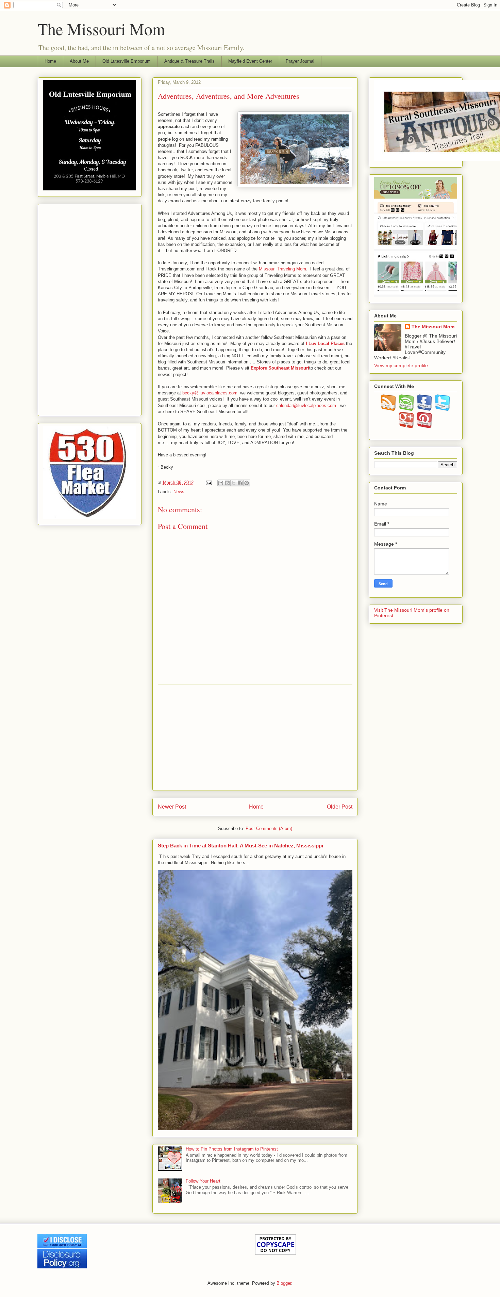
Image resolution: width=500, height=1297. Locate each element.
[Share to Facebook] (240, 483)
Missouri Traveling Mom (282, 268)
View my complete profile (401, 365)
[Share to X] (233, 483)
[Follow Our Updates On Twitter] (442, 409)
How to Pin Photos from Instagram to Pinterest (232, 1149)
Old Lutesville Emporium (126, 61)
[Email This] (220, 483)
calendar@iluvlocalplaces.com (306, 405)
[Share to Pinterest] (246, 483)
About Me (79, 61)
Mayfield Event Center (250, 61)
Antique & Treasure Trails (189, 61)
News (178, 491)
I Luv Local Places (325, 343)
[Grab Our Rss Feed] (388, 409)
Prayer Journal (300, 61)
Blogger (284, 1283)
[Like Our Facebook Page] (424, 409)
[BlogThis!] (227, 483)
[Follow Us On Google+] (406, 426)
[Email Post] (209, 482)
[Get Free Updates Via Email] (406, 409)
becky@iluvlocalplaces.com (209, 392)
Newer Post (172, 807)
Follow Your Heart (203, 1181)
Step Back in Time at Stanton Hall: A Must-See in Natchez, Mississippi (240, 845)
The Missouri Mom (101, 29)
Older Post (339, 807)
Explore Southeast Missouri (280, 368)
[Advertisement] (255, 737)
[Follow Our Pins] (424, 426)
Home (50, 61)
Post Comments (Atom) (269, 828)
